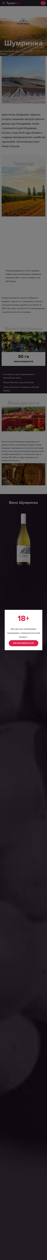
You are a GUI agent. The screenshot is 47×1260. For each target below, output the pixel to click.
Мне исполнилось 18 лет (23, 643)
